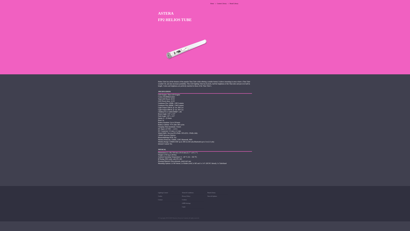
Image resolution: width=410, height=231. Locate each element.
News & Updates (212, 196)
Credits (160, 196)
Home (212, 3)
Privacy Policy (186, 196)
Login (183, 207)
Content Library (222, 3)
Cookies (184, 200)
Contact (160, 200)
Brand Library (234, 3)
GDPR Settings (186, 203)
